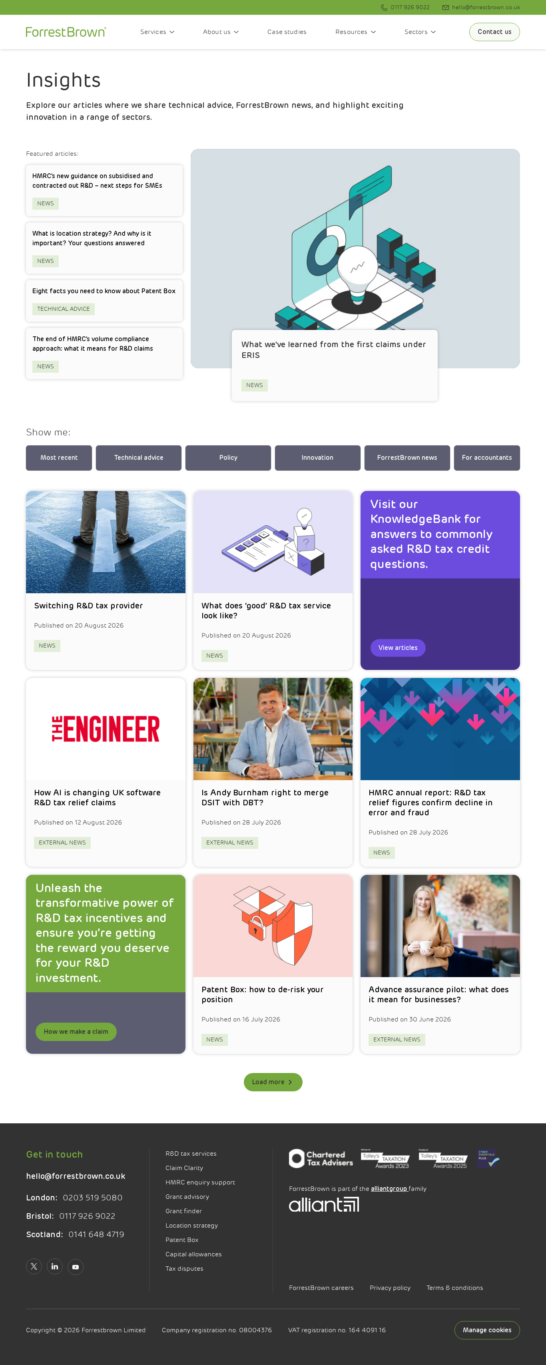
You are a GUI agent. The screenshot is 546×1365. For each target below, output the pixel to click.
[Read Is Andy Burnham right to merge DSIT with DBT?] (273, 772)
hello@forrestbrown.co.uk (75, 1176)
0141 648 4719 (75, 1235)
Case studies (287, 32)
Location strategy (191, 1226)
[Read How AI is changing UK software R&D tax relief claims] (105, 772)
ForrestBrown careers (321, 1288)
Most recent (59, 458)
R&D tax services (191, 1154)
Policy (228, 458)
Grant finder (183, 1211)
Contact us (495, 32)
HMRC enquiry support (200, 1182)
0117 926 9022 (71, 1216)
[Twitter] (34, 1266)
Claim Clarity (184, 1168)
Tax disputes (184, 1269)
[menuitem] (405, 7)
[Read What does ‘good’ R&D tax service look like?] (273, 580)
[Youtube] (76, 1267)
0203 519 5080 (74, 1198)
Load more (268, 1082)
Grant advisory (187, 1197)
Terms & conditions (454, 1288)
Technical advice (138, 458)
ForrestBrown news (407, 458)
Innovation (317, 458)
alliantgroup (390, 1189)
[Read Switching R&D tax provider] (105, 580)
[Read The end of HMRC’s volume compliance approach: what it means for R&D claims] (104, 353)
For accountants (487, 458)
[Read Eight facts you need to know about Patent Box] (104, 301)
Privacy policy (390, 1288)
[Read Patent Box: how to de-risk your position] (273, 964)
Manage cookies (487, 1330)
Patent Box (182, 1240)
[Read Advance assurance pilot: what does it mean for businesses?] (440, 964)
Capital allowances (193, 1254)
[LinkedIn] (55, 1266)
